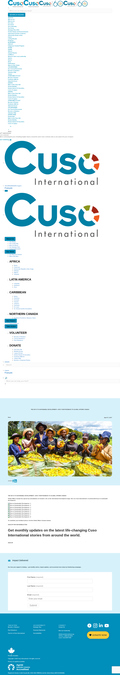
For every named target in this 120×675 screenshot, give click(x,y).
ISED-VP (10, 44)
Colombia (16, 283)
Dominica (16, 298)
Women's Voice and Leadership (17, 56)
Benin (15, 265)
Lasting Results (12, 38)
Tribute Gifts (17, 358)
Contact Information (15, 249)
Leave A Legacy (12, 90)
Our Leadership (13, 243)
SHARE (10, 49)
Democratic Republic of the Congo (24, 269)
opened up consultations (30, 498)
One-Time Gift (18, 349)
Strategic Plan (37, 627)
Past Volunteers (18, 340)
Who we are (11, 19)
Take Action (11, 326)
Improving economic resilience (17, 33)
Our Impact (10, 321)
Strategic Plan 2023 (13, 30)
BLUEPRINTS (11, 42)
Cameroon (17, 267)
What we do (11, 21)
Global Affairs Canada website (42, 520)
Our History (12, 241)
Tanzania (16, 274)
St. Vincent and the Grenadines (23, 308)
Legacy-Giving (18, 353)
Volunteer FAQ (12, 72)
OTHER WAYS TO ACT (14, 75)
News (9, 61)
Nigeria (16, 272)
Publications (11, 63)
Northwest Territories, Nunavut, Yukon (25, 318)
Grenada (16, 300)
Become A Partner (13, 77)
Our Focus (11, 28)
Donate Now (11, 116)
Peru (15, 287)
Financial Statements (39, 630)
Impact (10, 37)
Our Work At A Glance (15, 254)
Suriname (17, 305)
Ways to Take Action (14, 65)
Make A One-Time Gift (14, 84)
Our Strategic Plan (14, 247)
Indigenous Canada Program (16, 45)
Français (8, 188)
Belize (16, 296)
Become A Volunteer (14, 70)
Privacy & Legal (12, 661)
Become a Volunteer (13, 111)
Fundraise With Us (13, 79)
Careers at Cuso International (16, 633)
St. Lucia (16, 307)
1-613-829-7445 (66, 637)
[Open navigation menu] (6, 191)
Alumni (10, 74)
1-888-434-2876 (68, 636)
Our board (11, 24)
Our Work (10, 252)
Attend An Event (12, 81)
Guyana (16, 301)
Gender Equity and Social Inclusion (18, 31)
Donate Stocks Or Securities (16, 88)
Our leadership (12, 26)
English (19, 185)
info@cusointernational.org (66, 634)
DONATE (10, 83)
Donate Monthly (12, 86)
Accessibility (21, 661)
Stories (10, 58)
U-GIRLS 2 (11, 54)
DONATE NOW (12, 114)
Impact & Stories (14, 323)
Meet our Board (13, 245)
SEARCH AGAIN (16, 15)
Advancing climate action (15, 35)
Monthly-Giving (18, 351)
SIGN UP (10, 542)
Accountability (37, 633)
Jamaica (16, 303)
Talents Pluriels (12, 53)
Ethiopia (16, 270)
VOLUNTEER (8, 185)
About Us (10, 17)
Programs (11, 40)
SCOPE (10, 47)
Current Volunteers (19, 338)
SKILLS (10, 51)
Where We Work (13, 256)
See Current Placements (15, 68)
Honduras (17, 285)
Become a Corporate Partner (22, 360)
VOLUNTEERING (12, 67)
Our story (10, 23)
